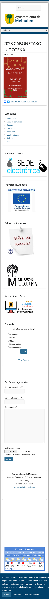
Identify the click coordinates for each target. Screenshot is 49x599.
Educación (11, 128)
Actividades (11, 119)
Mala (12, 341)
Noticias (10, 54)
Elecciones (11, 132)
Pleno (9, 141)
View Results (23, 360)
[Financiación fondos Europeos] (20, 190)
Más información (31, 594)
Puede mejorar (16, 344)
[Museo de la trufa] (21, 266)
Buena (12, 338)
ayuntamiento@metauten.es (24, 487)
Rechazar (18, 594)
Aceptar (7, 594)
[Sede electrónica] (25, 158)
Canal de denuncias (14, 122)
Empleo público (13, 135)
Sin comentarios (16, 348)
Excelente (14, 334)
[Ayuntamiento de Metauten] (23, 20)
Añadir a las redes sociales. (24, 102)
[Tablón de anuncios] (21, 228)
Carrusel (10, 125)
